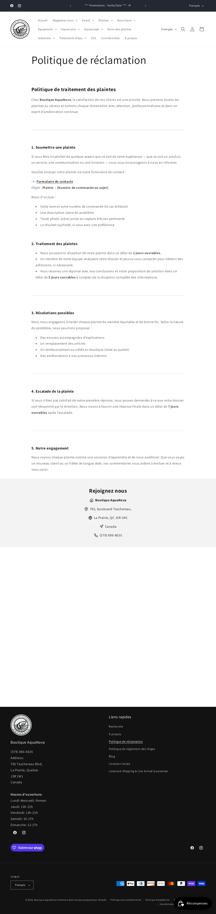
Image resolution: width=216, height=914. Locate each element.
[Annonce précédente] (70, 6)
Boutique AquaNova (45, 899)
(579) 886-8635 (111, 535)
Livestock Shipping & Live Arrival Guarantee (138, 771)
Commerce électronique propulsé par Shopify (81, 899)
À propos (115, 734)
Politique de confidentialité (126, 899)
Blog (112, 756)
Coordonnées (167, 904)
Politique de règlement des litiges (132, 749)
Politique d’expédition (157, 899)
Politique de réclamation (126, 741)
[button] (64, 20)
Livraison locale (119, 764)
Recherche (116, 726)
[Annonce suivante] (145, 6)
